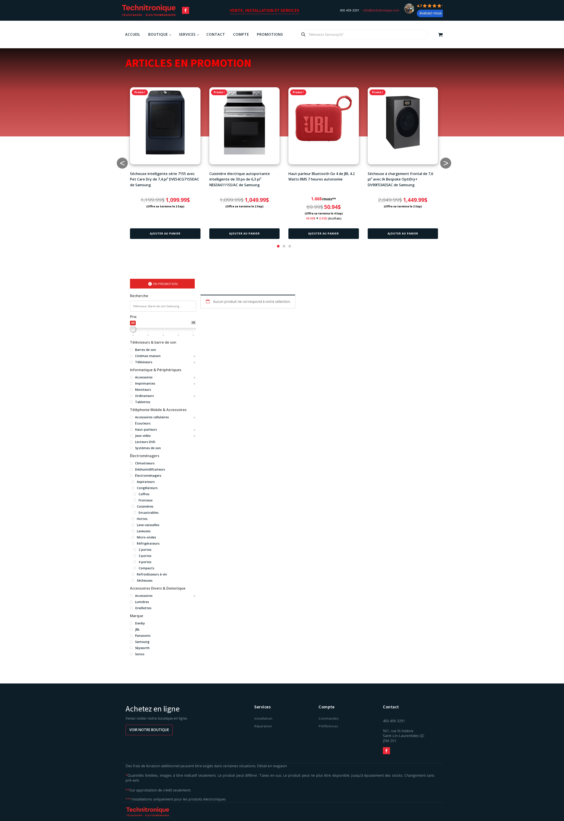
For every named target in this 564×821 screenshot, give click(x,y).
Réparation (263, 726)
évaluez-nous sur (433, 13)
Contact (215, 34)
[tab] (278, 246)
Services (187, 34)
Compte (241, 34)
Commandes (329, 718)
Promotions (270, 34)
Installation (263, 718)
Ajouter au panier (165, 233)
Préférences (328, 726)
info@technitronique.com (381, 10)
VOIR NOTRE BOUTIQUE (149, 729)
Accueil (132, 34)
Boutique (158, 34)
